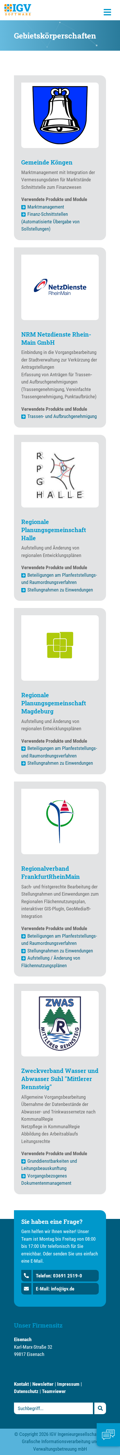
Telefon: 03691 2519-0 (59, 1276)
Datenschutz (26, 1391)
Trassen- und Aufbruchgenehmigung (62, 416)
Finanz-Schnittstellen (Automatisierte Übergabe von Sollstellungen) (50, 221)
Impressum (68, 1384)
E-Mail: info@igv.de (55, 1289)
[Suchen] (100, 1408)
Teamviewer (54, 1391)
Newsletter (43, 1384)
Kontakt (21, 1384)
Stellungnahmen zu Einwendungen (60, 590)
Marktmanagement (45, 207)
